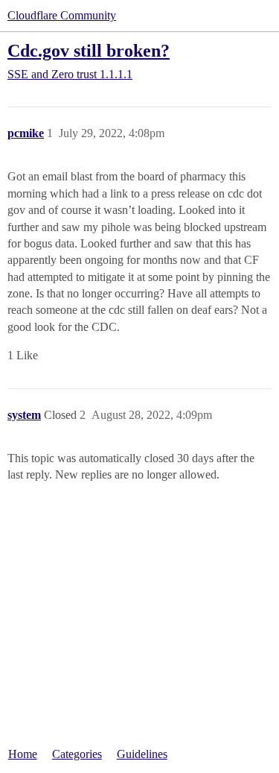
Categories (77, 754)
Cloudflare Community (61, 15)
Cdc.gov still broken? (88, 50)
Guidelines (142, 754)
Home (22, 754)
